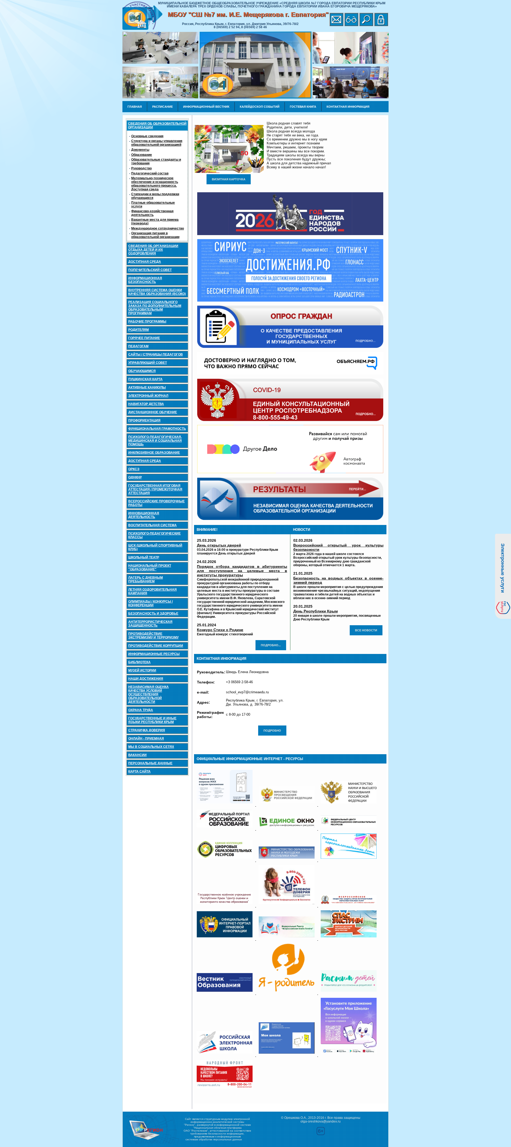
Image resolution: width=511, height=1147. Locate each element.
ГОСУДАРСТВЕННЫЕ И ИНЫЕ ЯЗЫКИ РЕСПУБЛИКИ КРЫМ (152, 720)
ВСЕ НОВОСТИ (366, 630)
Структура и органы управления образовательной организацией (156, 143)
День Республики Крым (315, 611)
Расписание (162, 106)
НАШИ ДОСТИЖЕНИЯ (145, 679)
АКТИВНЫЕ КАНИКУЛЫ (147, 387)
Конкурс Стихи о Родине (220, 630)
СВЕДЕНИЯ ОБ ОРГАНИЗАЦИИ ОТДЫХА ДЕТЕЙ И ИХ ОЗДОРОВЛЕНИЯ (153, 249)
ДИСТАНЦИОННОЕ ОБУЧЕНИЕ (152, 412)
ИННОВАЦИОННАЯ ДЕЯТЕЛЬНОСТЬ (143, 515)
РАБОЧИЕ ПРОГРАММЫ (147, 321)
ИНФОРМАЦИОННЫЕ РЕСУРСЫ (154, 654)
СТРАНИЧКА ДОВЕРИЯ (146, 730)
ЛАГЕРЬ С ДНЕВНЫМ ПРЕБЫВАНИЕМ (145, 579)
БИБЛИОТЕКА (139, 662)
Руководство (141, 168)
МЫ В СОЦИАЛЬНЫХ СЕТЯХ (151, 747)
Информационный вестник (206, 106)
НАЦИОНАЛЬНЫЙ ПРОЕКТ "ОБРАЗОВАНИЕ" (149, 567)
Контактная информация (348, 106)
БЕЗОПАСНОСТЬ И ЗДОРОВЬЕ (153, 613)
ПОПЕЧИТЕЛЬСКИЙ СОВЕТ (150, 270)
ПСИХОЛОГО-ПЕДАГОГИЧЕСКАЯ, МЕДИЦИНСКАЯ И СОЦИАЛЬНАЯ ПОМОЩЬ (155, 440)
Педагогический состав (149, 173)
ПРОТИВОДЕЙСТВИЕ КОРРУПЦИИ (155, 646)
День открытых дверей (219, 545)
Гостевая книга (303, 106)
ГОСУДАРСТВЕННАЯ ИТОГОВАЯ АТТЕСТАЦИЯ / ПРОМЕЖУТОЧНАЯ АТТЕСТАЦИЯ (155, 489)
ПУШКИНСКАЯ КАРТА (145, 379)
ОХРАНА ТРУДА (140, 710)
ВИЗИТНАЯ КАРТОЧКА (228, 179)
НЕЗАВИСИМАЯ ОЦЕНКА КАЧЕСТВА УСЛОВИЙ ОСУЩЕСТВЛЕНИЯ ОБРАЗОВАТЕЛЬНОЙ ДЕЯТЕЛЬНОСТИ (148, 694)
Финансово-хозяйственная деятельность (152, 213)
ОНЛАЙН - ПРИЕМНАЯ (146, 738)
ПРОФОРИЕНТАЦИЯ (144, 420)
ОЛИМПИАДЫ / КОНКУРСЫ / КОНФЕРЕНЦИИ (150, 603)
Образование (141, 155)
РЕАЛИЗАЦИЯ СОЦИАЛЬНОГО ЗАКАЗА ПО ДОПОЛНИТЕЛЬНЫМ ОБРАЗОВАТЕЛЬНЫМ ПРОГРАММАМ (154, 307)
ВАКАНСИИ (137, 755)
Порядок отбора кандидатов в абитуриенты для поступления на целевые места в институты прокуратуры (242, 570)
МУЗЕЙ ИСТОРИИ (142, 670)
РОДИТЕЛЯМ (138, 330)
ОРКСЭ (133, 469)
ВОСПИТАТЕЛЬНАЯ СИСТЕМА (152, 525)
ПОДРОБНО (272, 730)
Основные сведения (147, 136)
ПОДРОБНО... (271, 645)
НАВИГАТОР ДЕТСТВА (146, 404)
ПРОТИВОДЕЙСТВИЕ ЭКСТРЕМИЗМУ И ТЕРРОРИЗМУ (153, 635)
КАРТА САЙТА (139, 771)
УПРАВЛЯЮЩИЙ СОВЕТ (147, 363)
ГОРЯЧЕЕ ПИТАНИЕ (144, 338)
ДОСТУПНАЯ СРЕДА (144, 262)
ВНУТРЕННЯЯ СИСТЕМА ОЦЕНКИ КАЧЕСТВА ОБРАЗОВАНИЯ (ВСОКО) (157, 292)
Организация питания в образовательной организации (155, 235)
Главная (134, 106)
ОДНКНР (135, 477)
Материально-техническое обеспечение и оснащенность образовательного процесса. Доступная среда (154, 183)
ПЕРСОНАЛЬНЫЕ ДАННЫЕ (150, 763)
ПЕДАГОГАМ (138, 346)
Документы (140, 150)
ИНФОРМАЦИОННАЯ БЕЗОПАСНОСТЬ (145, 280)
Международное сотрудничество (157, 228)
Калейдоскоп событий (259, 106)
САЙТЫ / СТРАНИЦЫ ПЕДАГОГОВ (155, 354)
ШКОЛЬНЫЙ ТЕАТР (143, 557)
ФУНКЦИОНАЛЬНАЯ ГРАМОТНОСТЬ (157, 429)
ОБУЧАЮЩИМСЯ (142, 371)
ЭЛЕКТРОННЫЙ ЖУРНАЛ (148, 396)
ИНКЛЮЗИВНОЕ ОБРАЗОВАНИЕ (154, 452)
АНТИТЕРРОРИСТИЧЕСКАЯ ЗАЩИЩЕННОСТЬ (150, 623)
